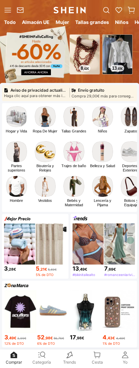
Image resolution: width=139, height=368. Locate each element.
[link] (21, 10)
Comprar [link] (14, 362)
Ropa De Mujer (45, 131)
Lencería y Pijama (102, 202)
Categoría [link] (41, 362)
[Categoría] (7, 10)
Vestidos (45, 200)
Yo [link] (125, 362)
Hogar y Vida (16, 131)
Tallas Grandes (73, 131)
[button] (131, 10)
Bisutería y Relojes (45, 168)
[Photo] (16, 116)
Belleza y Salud (102, 166)
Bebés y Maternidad (74, 202)
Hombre (16, 200)
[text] (85, 68)
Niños (102, 131)
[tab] (9, 23)
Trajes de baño (73, 166)
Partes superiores (16, 168)
